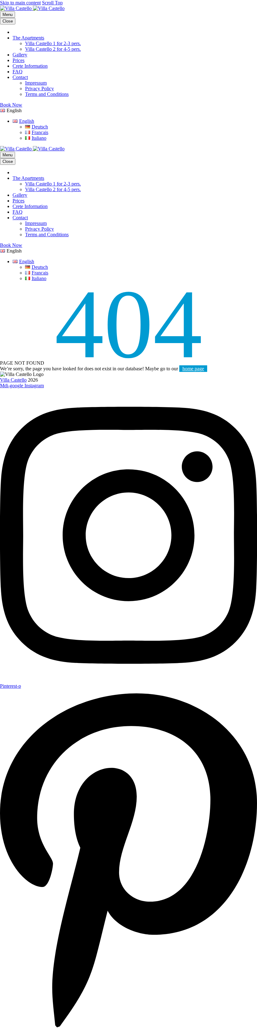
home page (193, 368)
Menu (8, 14)
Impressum (36, 83)
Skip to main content (20, 2)
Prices (18, 60)
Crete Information (30, 66)
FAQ (18, 71)
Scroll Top (52, 2)
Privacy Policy (39, 88)
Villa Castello (13, 380)
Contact (20, 77)
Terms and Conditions (47, 94)
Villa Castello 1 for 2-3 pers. (53, 43)
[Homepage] (32, 8)
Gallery (20, 54)
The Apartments (28, 37)
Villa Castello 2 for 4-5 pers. (53, 49)
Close (8, 21)
